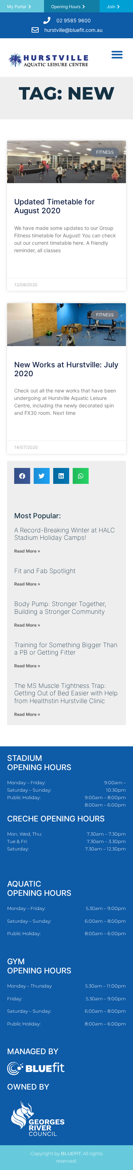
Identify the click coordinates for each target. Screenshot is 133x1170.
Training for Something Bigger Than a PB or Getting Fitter (65, 648)
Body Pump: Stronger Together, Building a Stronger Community (60, 607)
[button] (117, 54)
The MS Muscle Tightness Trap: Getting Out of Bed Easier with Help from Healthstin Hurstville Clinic (66, 693)
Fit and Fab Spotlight (45, 571)
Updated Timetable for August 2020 (54, 206)
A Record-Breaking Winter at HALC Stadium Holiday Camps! (64, 534)
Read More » (28, 267)
